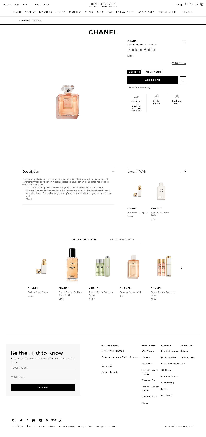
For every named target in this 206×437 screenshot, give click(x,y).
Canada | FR (18, 426)
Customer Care (149, 380)
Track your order (177, 102)
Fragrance (24, 20)
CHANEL (132, 41)
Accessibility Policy (66, 426)
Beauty (27, 5)
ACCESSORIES (146, 12)
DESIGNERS (45, 12)
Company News (149, 396)
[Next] (185, 172)
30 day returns (156, 102)
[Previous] (180, 172)
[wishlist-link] (191, 4)
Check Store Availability (139, 87)
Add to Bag (152, 80)
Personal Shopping (170, 363)
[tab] (84, 239)
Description (30, 171)
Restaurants (167, 395)
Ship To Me (134, 72)
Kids (46, 5)
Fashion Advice (168, 357)
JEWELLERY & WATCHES (120, 12)
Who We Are (148, 351)
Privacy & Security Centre (150, 388)
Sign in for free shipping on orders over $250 (136, 106)
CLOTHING (75, 12)
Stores (145, 403)
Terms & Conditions (47, 426)
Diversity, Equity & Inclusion (150, 372)
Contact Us (106, 366)
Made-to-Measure (170, 376)
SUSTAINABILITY (168, 12)
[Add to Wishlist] (183, 80)
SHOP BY (30, 12)
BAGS (100, 12)
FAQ (183, 363)
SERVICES (186, 12)
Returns (184, 351)
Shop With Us (148, 363)
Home (37, 5)
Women (7, 5)
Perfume (37, 20)
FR (182, 5)
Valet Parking (167, 383)
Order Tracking (188, 357)
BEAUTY (60, 12)
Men (17, 5)
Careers (146, 357)
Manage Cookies (85, 426)
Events (164, 389)
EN (178, 4)
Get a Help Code (109, 372)
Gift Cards (166, 370)
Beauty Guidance (169, 351)
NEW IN (17, 12)
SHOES (89, 12)
